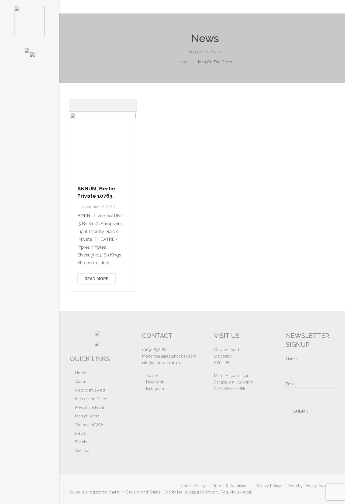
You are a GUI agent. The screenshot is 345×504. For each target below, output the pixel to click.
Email (291, 384)
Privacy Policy (268, 485)
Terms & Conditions (231, 485)
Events (81, 442)
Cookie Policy (193, 485)
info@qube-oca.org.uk (162, 362)
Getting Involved (90, 390)
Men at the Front (89, 407)
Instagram (154, 388)
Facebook (154, 382)
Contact (82, 450)
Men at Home (87, 416)
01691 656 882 (155, 349)
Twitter (151, 375)
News (80, 433)
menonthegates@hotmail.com (169, 356)
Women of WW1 (90, 424)
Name (291, 358)
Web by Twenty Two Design (314, 485)
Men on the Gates (91, 398)
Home (183, 62)
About (80, 381)
